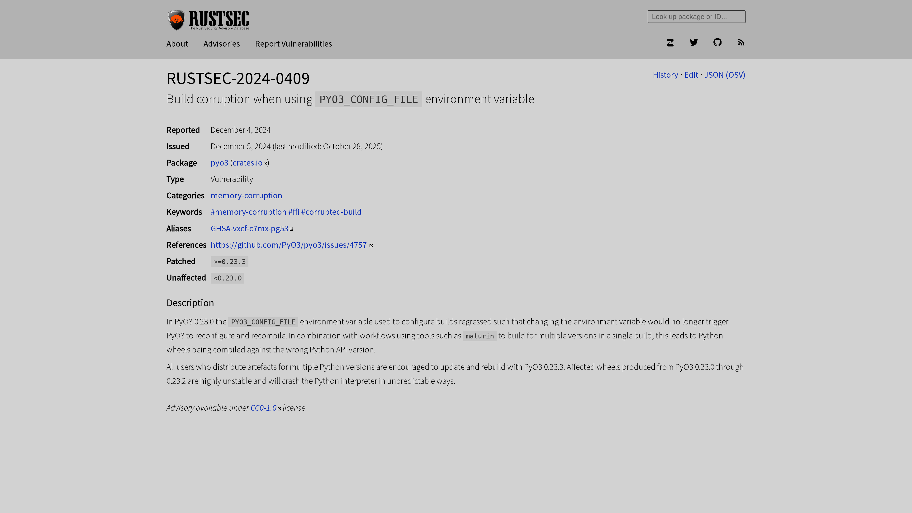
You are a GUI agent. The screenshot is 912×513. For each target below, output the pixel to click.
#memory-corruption (249, 211)
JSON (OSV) (725, 74)
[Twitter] (694, 44)
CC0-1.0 (263, 407)
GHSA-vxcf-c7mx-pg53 (250, 228)
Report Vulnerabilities (293, 43)
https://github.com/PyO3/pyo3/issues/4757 (289, 244)
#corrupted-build (331, 211)
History (665, 74)
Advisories (222, 43)
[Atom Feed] (741, 44)
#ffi (293, 211)
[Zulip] (670, 44)
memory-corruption (246, 195)
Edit (691, 74)
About (177, 43)
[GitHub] (717, 44)
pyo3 (219, 162)
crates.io (248, 162)
